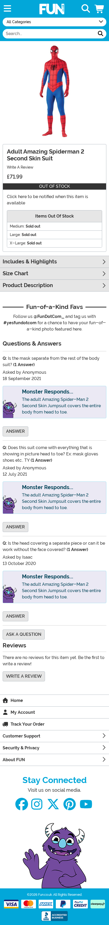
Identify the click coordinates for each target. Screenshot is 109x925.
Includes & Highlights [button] (30, 262)
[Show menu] (7, 9)
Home (17, 700)
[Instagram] (36, 804)
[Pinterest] (69, 804)
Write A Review (20, 167)
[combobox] (49, 33)
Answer (15, 431)
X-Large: (18, 243)
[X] (53, 804)
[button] (99, 9)
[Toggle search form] (85, 9)
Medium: (17, 226)
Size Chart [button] (15, 273)
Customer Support (21, 736)
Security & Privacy (21, 747)
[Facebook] (21, 804)
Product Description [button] (28, 285)
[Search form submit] (100, 33)
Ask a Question (23, 634)
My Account (23, 712)
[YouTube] (86, 804)
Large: (15, 235)
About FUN (14, 759)
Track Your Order (27, 724)
